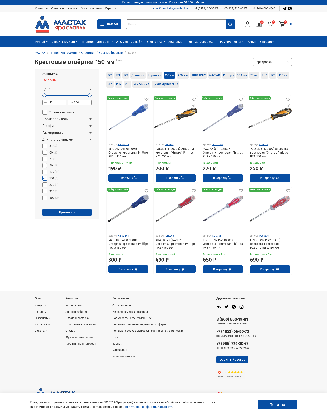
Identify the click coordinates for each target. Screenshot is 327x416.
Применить (67, 212)
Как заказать (73, 305)
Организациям (91, 8)
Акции (252, 41)
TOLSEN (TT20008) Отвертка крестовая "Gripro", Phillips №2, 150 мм (175, 152)
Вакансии (41, 330)
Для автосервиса (201, 41)
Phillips (228, 75)
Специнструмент (63, 41)
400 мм (183, 75)
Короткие (154, 75)
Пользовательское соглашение (132, 318)
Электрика (154, 41)
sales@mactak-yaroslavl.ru (170, 8)
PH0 (264, 75)
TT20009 (263, 144)
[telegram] (226, 306)
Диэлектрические (165, 84)
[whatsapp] (234, 306)
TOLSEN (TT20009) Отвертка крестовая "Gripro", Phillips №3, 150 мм (269, 152)
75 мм (254, 75)
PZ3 (273, 75)
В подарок (267, 41)
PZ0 (109, 75)
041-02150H (217, 144)
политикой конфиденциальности (148, 407)
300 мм (242, 75)
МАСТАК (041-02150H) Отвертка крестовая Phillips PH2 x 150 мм (223, 152)
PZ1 (118, 75)
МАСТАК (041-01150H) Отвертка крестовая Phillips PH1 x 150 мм (128, 152)
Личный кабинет (76, 312)
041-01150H (123, 144)
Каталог (112, 24)
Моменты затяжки (123, 356)
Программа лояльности (80, 324)
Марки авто (119, 350)
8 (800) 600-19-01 (264, 8)
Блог (115, 337)
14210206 (169, 235)
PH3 (127, 84)
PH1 (110, 84)
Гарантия (111, 8)
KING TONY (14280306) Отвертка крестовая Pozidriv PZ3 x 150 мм (265, 243)
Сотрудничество (122, 305)
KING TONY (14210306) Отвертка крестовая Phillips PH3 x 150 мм (223, 243)
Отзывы (70, 330)
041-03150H (123, 235)
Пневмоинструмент (95, 41)
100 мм (283, 75)
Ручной (40, 41)
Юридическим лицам (79, 337)
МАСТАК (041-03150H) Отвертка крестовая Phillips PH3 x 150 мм (128, 243)
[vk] (218, 306)
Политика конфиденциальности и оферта (139, 324)
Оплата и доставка (64, 8)
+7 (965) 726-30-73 (235, 8)
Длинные (138, 75)
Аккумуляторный (128, 41)
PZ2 (126, 75)
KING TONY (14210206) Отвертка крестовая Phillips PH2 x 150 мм (175, 243)
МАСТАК (214, 75)
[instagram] (241, 306)
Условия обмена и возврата (130, 312)
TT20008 (169, 144)
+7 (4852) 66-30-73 (206, 8)
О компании (42, 318)
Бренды (117, 343)
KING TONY (198, 75)
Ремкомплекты (230, 41)
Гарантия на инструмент (81, 343)
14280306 (264, 235)
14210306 (216, 235)
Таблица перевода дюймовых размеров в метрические (148, 330)
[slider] (44, 95)
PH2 (118, 84)
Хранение (175, 41)
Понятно (277, 404)
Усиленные (141, 84)
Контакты (41, 8)
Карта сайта (42, 324)
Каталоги (40, 305)
